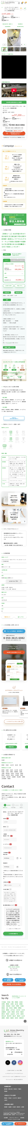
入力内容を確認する (13, 933)
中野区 (17, 1006)
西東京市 (21, 1018)
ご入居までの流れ (8, 285)
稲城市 (12, 1018)
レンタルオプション (9, 1073)
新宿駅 (3, 770)
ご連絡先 (5, 834)
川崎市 (5, 1100)
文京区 (21, 1002)
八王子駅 (16, 770)
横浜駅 (18, 1107)
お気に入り (20, 8)
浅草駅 (21, 773)
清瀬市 (3, 1018)
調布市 (6, 577)
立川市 (23, 1010)
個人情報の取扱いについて (8, 905)
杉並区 (22, 1006)
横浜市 (19, 1098)
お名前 (4, 818)
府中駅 (12, 773)
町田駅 (3, 771)
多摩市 (7, 1018)
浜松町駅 (7, 775)
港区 (20, 765)
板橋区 (15, 1008)
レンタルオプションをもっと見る (14, 721)
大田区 (3, 1006)
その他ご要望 (6, 889)
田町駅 (12, 775)
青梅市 (13, 1012)
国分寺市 (9, 1016)
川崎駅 (22, 1107)
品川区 (16, 765)
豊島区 (3, 1008)
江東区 (12, 1004)
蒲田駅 (20, 771)
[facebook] (14, 1062)
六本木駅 (17, 773)
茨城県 (5, 1091)
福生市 (18, 1016)
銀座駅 (3, 775)
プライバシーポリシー (14, 1117)
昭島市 (22, 1012)
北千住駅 (3, 776)
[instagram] (20, 1062)
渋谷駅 (11, 770)
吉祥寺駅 (8, 776)
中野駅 (11, 771)
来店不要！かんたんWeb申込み (14, 984)
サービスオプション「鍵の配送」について (17, 137)
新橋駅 (23, 776)
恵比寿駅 (19, 776)
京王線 (3, 760)
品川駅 (20, 770)
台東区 (3, 1004)
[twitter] (7, 1062)
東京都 (5, 1089)
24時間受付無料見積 (8, 979)
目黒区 (21, 1004)
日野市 (22, 1014)
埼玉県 (15, 1089)
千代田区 (4, 1002)
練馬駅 (9, 778)
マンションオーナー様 (10, 1079)
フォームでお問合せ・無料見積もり (15, 631)
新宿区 (3, 765)
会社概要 (6, 1117)
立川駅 (7, 771)
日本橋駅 (17, 775)
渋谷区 (7, 765)
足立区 (3, 1010)
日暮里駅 (14, 776)
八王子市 (12, 765)
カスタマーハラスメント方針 (14, 1119)
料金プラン (7, 352)
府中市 (17, 1012)
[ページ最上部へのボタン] (25, 1021)
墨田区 (7, 1004)
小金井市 (12, 1014)
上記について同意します (15, 928)
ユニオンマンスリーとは (8, 1076)
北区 (7, 1008)
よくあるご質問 (18, 1070)
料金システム (19, 285)
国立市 (14, 1016)
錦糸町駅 (7, 773)
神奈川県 (10, 1089)
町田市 (7, 1014)
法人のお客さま (19, 1079)
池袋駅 (7, 770)
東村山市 (4, 1016)
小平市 (17, 1014)
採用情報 (22, 1117)
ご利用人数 (5, 882)
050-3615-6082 (18, 125)
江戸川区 (12, 1010)
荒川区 (11, 1008)
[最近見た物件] (19, 3)
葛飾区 (7, 1010)
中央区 (8, 1002)
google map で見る (13, 581)
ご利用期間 (5, 852)
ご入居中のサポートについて (20, 1076)
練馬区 (19, 1008)
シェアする (24, 8)
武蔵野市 (4, 1012)
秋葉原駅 (16, 771)
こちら (9, 343)
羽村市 (16, 1018)
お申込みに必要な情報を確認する (14, 418)
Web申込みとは (6, 137)
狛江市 (23, 1016)
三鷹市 (8, 1012)
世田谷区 (8, 1006)
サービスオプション (19, 1073)
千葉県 (19, 1089)
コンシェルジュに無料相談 (21, 979)
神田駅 (21, 775)
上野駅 (3, 773)
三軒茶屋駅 (4, 778)
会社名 (4, 826)
